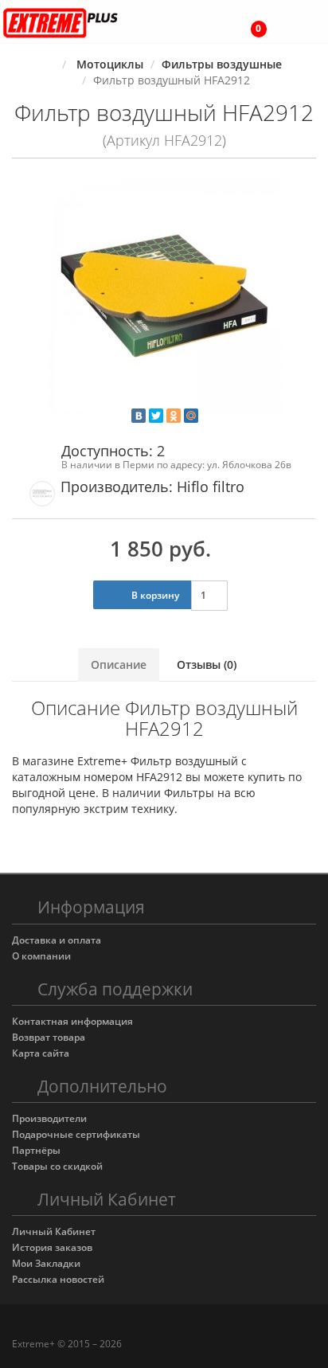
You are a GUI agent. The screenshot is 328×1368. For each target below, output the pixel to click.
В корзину (154, 595)
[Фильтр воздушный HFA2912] (164, 295)
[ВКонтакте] (138, 415)
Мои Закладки (46, 1263)
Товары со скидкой (57, 1166)
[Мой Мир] (191, 415)
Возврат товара (48, 1037)
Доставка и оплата (56, 940)
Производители (49, 1118)
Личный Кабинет (54, 1231)
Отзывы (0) (206, 664)
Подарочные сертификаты (76, 1134)
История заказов (52, 1247)
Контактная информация (72, 1021)
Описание (118, 664)
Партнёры (36, 1150)
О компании (41, 956)
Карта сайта (40, 1053)
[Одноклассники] (173, 415)
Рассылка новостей (58, 1279)
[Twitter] (156, 415)
